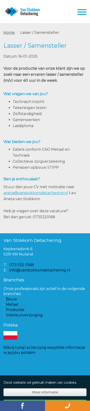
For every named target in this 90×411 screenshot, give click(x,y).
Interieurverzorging (24, 315)
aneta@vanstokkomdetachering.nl (35, 193)
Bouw (11, 299)
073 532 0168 (21, 265)
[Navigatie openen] (82, 13)
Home (9, 32)
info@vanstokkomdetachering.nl (39, 270)
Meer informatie (45, 392)
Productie (15, 310)
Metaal (12, 304)
